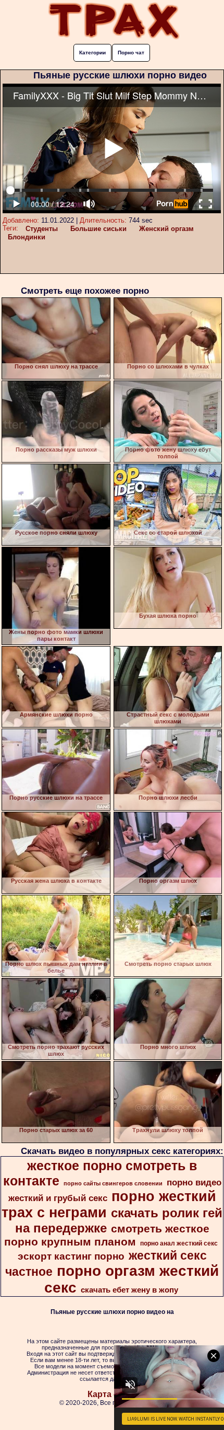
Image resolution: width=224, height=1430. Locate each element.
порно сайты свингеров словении (113, 1183)
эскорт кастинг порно (71, 1256)
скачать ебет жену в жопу (129, 1290)
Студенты (42, 229)
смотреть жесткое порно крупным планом (106, 1235)
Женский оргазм (166, 229)
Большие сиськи (98, 229)
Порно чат (131, 52)
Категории (92, 52)
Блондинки (26, 237)
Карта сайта (112, 1394)
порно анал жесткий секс (179, 1243)
